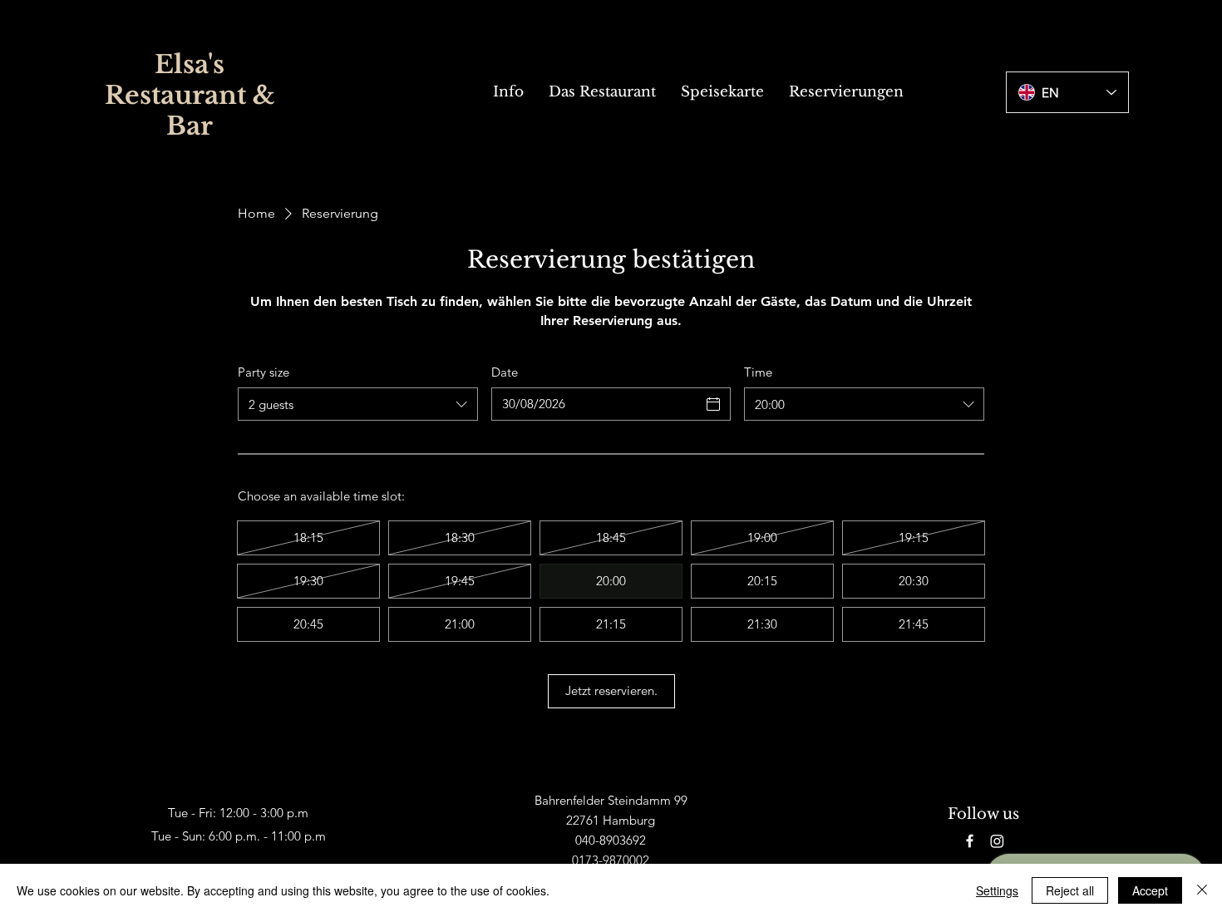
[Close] (1202, 890)
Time (758, 372)
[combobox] (358, 404)
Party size (263, 372)
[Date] (713, 404)
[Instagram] (997, 841)
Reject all (1070, 890)
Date (504, 372)
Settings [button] (997, 890)
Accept (1150, 890)
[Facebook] (969, 841)
